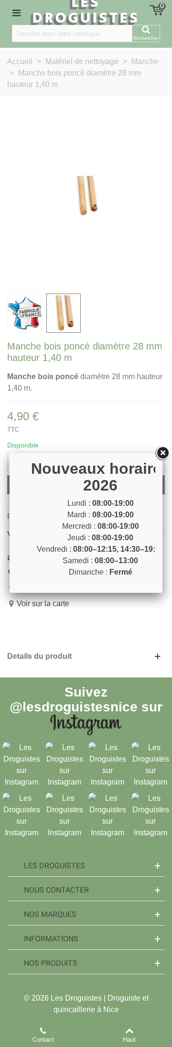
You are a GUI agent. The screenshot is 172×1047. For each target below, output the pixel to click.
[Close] (162, 453)
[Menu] (16, 12)
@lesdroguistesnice (74, 706)
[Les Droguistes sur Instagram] (21, 764)
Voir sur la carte (43, 604)
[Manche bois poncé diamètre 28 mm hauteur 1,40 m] (86, 195)
